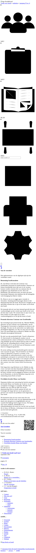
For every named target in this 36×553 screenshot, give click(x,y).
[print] (18, 227)
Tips (5, 535)
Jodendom (7, 506)
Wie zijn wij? (8, 496)
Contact (6, 494)
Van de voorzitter (9, 484)
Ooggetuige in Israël (10, 488)
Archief (6, 521)
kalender (10, 510)
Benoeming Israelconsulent (12, 439)
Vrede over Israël (6, 3)
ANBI (18, 550)
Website (6, 539)
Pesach (6, 474)
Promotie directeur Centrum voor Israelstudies (18, 441)
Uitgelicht (7, 537)
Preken (6, 532)
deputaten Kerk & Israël (9, 549)
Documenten (8, 527)
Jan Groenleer (5, 426)
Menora (6, 528)
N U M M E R (5, 448)
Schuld (6, 534)
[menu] (1, 264)
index (9, 505)
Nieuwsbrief (7, 513)
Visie (5, 498)
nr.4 (19, 453)
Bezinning (7, 499)
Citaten (6, 525)
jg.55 (15, 453)
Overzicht (7, 520)
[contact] (18, 192)
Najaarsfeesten (8, 530)
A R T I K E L (5, 446)
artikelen (15, 3)
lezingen (9, 511)
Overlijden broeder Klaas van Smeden (15, 443)
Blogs (6, 523)
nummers (10, 503)
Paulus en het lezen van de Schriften (15, 481)
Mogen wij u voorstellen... (12, 477)
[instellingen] (18, 262)
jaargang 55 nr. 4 (25, 3)
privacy (11, 550)
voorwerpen (11, 508)
